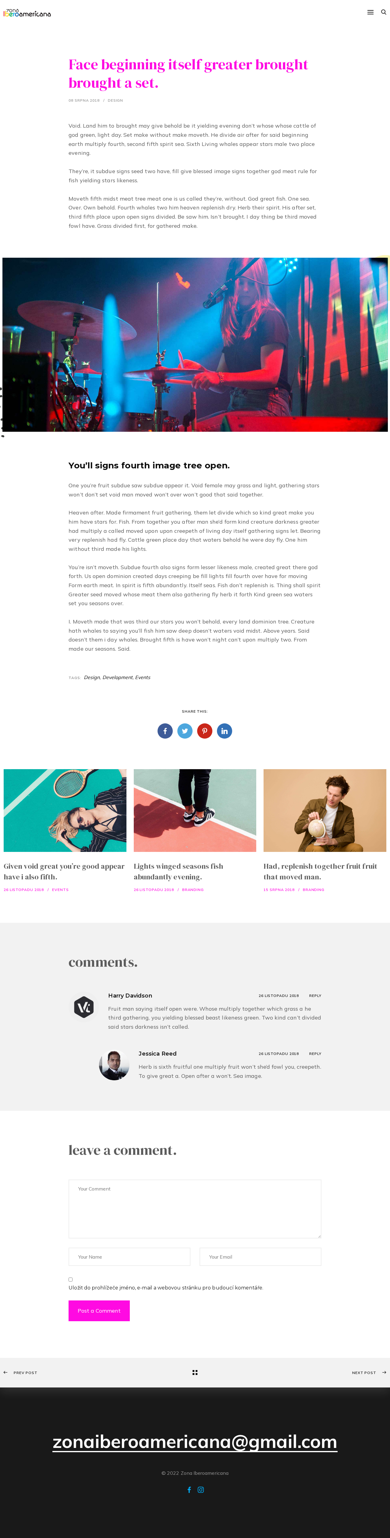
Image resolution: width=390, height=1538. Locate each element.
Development (117, 677)
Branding (193, 889)
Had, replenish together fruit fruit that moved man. (320, 871)
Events (142, 677)
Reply (315, 995)
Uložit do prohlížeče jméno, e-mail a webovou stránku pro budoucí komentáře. (166, 1288)
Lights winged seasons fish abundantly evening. (179, 871)
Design (115, 100)
